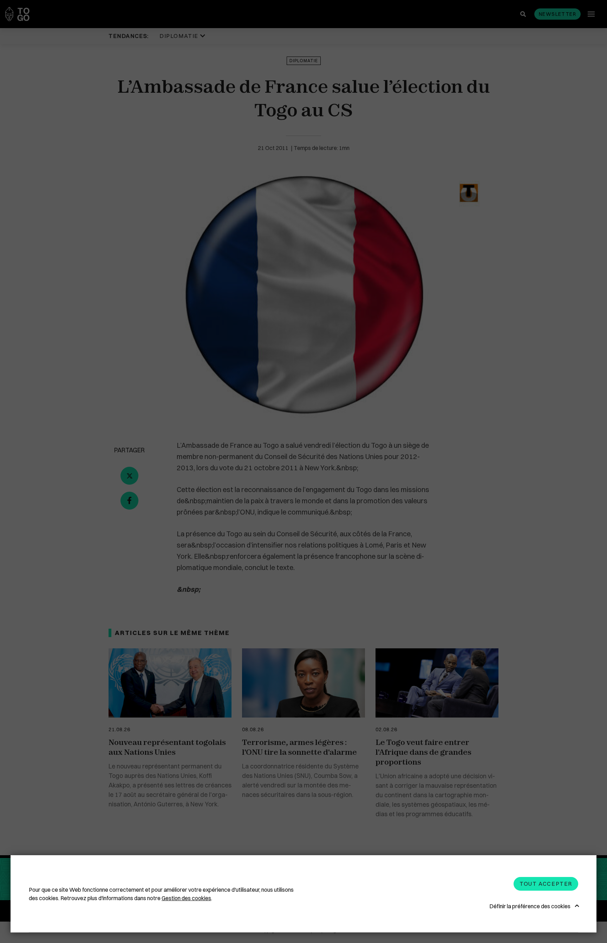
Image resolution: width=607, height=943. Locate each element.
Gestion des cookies (186, 898)
